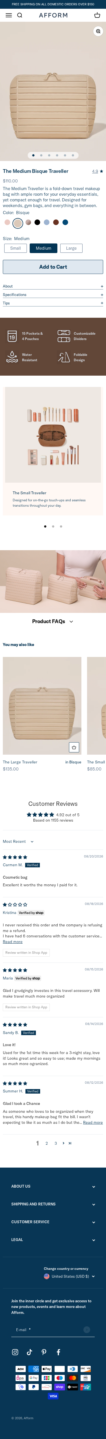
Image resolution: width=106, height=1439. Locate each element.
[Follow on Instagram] (15, 1352)
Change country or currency (66, 1268)
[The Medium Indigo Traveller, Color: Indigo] (65, 222)
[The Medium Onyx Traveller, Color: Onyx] (37, 222)
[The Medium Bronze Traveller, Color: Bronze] (28, 222)
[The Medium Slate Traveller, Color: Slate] (46, 222)
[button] (63, 1143)
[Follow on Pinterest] (44, 1352)
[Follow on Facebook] (58, 1352)
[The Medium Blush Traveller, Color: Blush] (7, 222)
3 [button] (56, 1143)
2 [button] (47, 1143)
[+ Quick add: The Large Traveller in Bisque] (74, 747)
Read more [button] (13, 941)
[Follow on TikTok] (29, 1352)
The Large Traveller (42, 762)
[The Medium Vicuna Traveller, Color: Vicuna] (56, 222)
